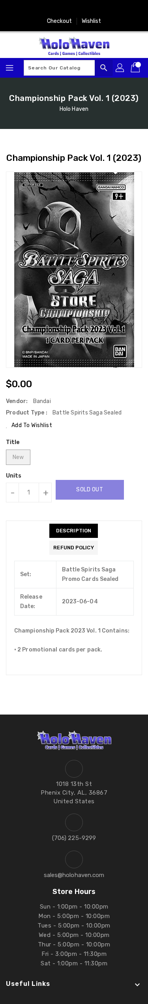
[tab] (73, 531)
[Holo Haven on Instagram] (51, 9)
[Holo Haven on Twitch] (97, 9)
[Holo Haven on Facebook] (36, 9)
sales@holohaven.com (74, 875)
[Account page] (120, 68)
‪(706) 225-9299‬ (74, 838)
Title (13, 442)
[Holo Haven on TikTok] (112, 9)
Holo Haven (74, 109)
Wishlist (91, 21)
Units (14, 476)
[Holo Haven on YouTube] (66, 9)
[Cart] (136, 68)
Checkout (59, 21)
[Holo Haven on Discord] (82, 9)
